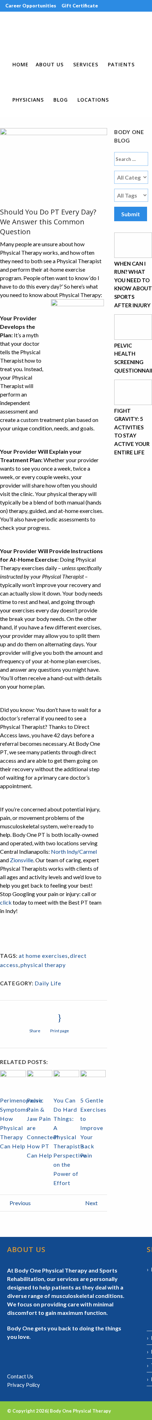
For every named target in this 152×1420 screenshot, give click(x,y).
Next (92, 1203)
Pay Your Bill (112, 17)
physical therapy (43, 964)
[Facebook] (2, 29)
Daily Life (48, 983)
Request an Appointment (34, 17)
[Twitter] (18, 29)
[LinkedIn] (13, 29)
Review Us (81, 17)
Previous (19, 1203)
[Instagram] (8, 29)
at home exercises (43, 955)
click (6, 902)
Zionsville (21, 860)
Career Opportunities (30, 5)
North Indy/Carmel (74, 851)
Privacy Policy (23, 1385)
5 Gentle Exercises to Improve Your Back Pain (93, 1128)
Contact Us (20, 1376)
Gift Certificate (80, 5)
